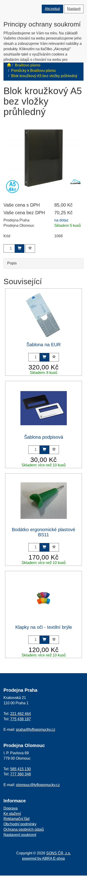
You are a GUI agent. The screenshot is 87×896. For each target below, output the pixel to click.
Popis (12, 263)
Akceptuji (52, 9)
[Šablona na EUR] (43, 315)
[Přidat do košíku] (19, 248)
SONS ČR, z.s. (58, 853)
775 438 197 (20, 719)
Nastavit (74, 9)
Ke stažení (12, 814)
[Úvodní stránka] (9, 65)
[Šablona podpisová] (43, 408)
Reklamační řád (16, 819)
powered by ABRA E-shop (43, 858)
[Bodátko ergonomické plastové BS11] (43, 500)
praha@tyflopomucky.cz (35, 729)
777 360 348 (20, 774)
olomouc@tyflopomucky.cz (38, 785)
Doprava (10, 808)
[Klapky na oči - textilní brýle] (43, 598)
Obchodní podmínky (19, 824)
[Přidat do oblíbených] (30, 248)
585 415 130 (20, 769)
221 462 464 (20, 714)
